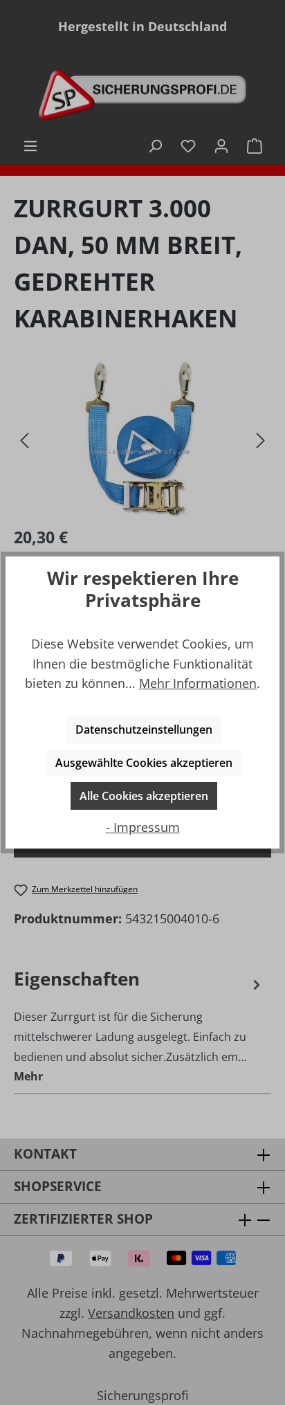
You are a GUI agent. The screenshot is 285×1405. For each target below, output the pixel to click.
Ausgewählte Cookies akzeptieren (143, 762)
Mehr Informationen (198, 683)
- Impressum (143, 827)
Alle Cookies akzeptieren (144, 796)
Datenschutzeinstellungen (143, 729)
